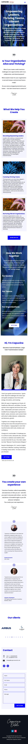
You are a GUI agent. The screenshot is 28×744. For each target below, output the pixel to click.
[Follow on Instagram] (4, 666)
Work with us (14, 237)
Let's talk (14, 325)
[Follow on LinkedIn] (8, 666)
